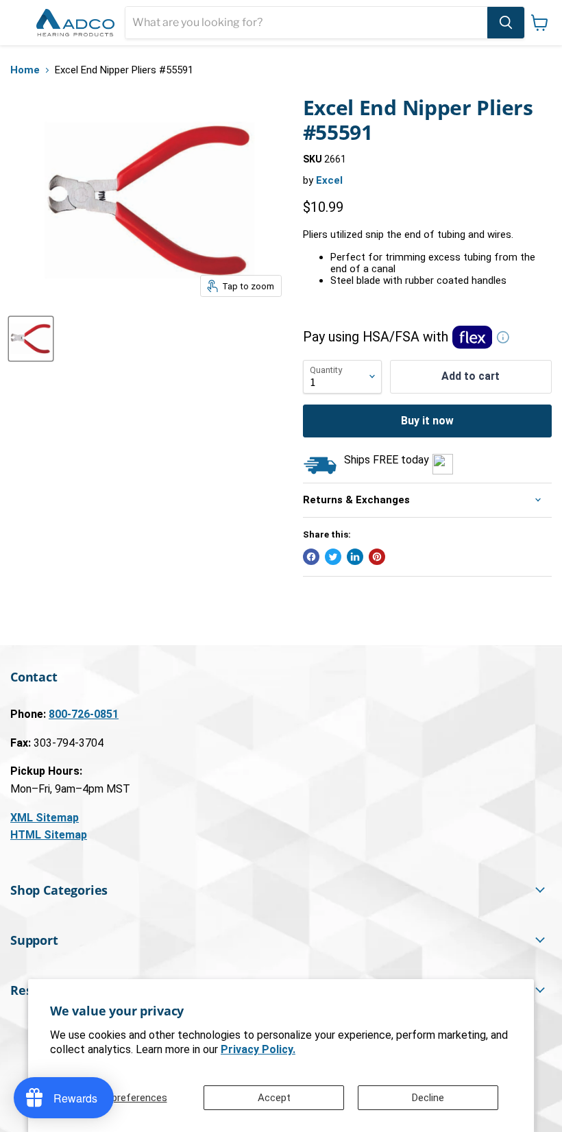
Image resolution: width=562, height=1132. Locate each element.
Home (25, 70)
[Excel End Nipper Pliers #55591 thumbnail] (31, 339)
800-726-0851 (84, 714)
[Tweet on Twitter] (333, 557)
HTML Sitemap (48, 834)
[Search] (505, 22)
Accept (274, 1098)
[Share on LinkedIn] (355, 557)
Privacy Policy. (258, 1049)
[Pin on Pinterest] (377, 557)
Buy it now (427, 420)
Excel (329, 180)
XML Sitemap (44, 817)
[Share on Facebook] (311, 557)
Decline (428, 1098)
